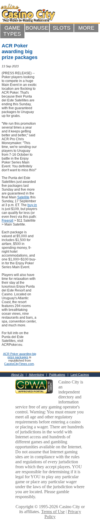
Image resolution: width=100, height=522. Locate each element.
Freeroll (7, 220)
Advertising (36, 374)
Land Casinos (80, 374)
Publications (57, 374)
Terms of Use (53, 511)
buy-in (32, 205)
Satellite (23, 197)
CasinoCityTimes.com (19, 363)
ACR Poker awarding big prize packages (19, 355)
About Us (17, 374)
